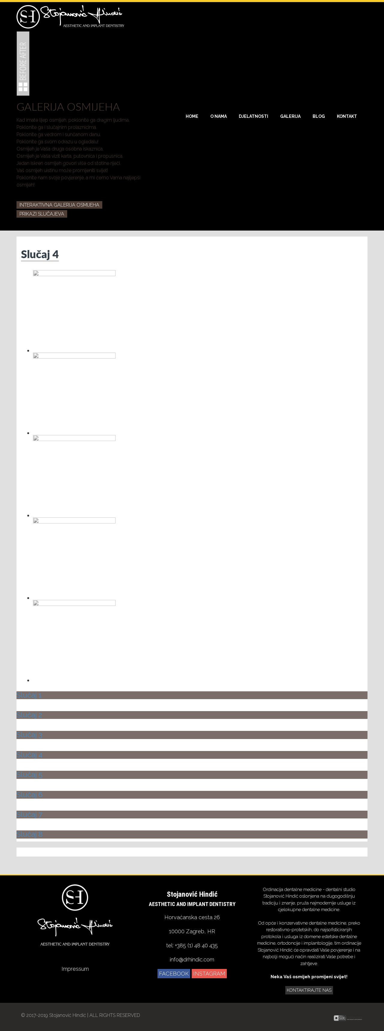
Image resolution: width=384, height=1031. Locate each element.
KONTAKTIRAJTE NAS (309, 990)
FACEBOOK (174, 973)
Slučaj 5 (29, 774)
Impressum (75, 969)
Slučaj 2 (29, 715)
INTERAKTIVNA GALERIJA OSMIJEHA (59, 205)
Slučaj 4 (40, 254)
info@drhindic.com (192, 959)
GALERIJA (290, 116)
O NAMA (218, 116)
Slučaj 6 (29, 794)
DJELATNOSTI (253, 116)
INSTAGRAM (209, 973)
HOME (192, 116)
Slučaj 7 (29, 814)
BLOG (319, 116)
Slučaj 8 (29, 834)
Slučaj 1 (29, 695)
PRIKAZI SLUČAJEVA (42, 214)
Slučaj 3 (29, 734)
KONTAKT (347, 116)
